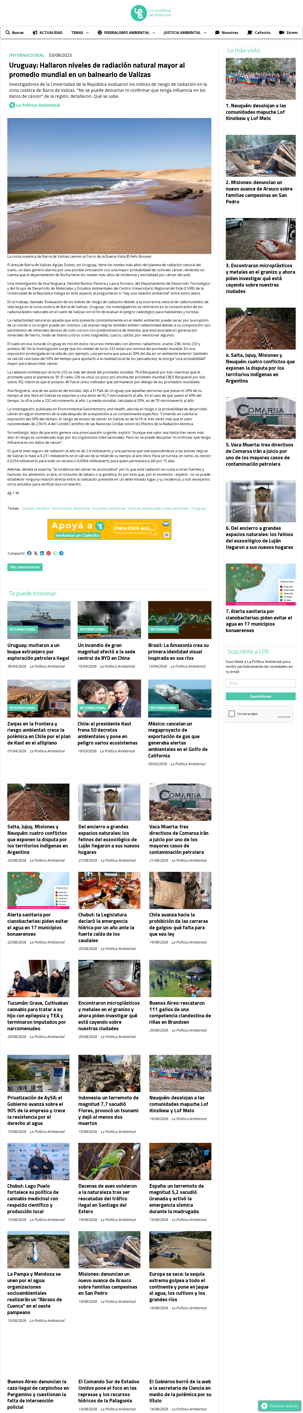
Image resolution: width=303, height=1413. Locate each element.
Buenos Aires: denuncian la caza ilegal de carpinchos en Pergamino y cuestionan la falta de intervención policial (38, 1394)
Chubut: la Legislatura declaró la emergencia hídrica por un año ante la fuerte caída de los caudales (106, 927)
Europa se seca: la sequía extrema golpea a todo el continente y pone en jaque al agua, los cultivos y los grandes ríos (179, 1286)
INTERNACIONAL (27, 55)
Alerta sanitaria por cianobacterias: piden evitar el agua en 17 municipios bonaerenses (37, 924)
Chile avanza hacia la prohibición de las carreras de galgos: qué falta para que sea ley (178, 924)
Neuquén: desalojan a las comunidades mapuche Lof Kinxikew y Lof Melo (178, 1104)
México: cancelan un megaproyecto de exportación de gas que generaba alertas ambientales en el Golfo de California (178, 739)
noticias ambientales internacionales (158, 508)
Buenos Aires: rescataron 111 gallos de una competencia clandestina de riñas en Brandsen (180, 1012)
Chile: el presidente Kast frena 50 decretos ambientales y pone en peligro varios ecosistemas (108, 733)
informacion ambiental (71, 508)
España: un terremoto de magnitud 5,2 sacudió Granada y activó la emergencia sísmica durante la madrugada (176, 1198)
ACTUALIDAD (50, 32)
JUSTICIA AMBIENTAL (182, 32)
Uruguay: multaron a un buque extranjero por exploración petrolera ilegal (38, 651)
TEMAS (77, 32)
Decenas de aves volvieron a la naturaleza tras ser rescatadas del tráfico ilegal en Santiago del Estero (107, 1198)
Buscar (18, 32)
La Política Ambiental (38, 105)
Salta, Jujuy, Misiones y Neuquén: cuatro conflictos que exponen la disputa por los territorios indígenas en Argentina (37, 839)
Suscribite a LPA (248, 651)
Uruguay (198, 508)
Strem (292, 32)
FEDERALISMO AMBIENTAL (127, 32)
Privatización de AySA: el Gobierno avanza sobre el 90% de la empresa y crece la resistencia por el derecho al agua (36, 1110)
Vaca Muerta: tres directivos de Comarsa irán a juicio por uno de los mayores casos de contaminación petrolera (179, 839)
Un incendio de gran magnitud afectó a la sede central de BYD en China (106, 651)
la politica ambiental (109, 508)
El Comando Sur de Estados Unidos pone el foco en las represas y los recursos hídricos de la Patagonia (108, 1391)
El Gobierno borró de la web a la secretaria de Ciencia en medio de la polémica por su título (180, 1391)
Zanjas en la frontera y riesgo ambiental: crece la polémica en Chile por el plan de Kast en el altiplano (39, 733)
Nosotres (230, 32)
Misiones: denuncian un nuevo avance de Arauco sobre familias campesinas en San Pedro (107, 1283)
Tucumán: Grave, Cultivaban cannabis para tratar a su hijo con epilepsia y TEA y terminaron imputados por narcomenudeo (37, 1015)
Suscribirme (260, 696)
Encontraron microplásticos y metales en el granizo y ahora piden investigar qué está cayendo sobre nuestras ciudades (109, 1015)
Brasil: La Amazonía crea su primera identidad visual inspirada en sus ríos (178, 651)
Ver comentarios (25, 567)
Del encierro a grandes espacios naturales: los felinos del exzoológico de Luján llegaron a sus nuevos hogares (109, 839)
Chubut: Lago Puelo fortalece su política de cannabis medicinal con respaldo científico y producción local (33, 1198)
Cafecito (262, 32)
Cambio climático (36, 508)
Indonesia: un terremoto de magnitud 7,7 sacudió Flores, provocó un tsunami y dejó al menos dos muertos (108, 1110)
